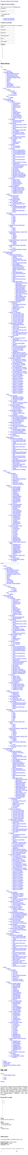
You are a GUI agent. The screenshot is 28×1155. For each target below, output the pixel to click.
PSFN (14, 229)
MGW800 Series (17, 517)
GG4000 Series (16, 521)
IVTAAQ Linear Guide (18, 319)
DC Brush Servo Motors (18, 132)
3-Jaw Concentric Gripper (16, 504)
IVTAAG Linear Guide (18, 320)
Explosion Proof (16, 107)
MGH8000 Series (17, 544)
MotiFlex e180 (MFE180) (19, 176)
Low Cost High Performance (19, 478)
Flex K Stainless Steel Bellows (20, 418)
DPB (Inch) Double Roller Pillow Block (20, 289)
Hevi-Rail (15, 311)
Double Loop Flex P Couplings (20, 402)
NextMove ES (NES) (18, 191)
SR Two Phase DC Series (16, 202)
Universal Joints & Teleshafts (16, 431)
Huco (8, 394)
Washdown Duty (17, 105)
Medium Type (16, 480)
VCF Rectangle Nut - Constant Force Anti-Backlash (20, 373)
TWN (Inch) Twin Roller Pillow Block (21, 294)
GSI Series (15, 536)
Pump (14, 108)
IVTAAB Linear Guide (18, 316)
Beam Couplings (13, 395)
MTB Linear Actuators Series (19, 346)
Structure (9, 78)
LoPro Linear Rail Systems (19, 456)
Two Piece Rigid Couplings (19, 430)
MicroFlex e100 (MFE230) (19, 174)
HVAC (14, 109)
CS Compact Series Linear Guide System (19, 338)
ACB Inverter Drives (17, 167)
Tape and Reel (10, 85)
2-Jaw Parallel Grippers (15, 486)
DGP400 (15, 560)
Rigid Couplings (13, 427)
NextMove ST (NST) (18, 193)
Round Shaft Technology (15, 254)
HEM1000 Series (17, 539)
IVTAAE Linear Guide (18, 317)
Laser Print (12, 91)
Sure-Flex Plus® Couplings (19, 407)
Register (3, 44)
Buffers (14, 140)
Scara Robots (13, 473)
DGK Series (15, 524)
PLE (14, 215)
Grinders (15, 139)
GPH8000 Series (17, 550)
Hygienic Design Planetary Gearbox (18, 249)
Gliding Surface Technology (16, 323)
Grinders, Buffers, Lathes (16, 138)
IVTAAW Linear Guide (18, 315)
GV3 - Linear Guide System (19, 439)
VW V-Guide (16, 309)
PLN (14, 223)
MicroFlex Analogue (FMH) (19, 175)
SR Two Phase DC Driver (19, 203)
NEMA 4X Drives (17, 182)
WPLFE (15, 242)
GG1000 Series (16, 519)
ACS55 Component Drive (19, 150)
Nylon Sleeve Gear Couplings (17, 425)
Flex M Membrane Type (18, 419)
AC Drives (12, 148)
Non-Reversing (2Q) (17, 183)
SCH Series (15, 533)
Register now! (17, 7)
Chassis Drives (16, 179)
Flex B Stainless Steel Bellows (20, 417)
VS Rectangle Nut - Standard (19, 371)
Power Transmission (8, 252)
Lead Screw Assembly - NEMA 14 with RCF (18, 384)
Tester (8, 81)
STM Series (15, 197)
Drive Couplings (13, 401)
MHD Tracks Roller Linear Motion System (19, 462)
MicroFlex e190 (16, 171)
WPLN (14, 238)
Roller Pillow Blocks (17, 281)
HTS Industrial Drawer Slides (20, 460)
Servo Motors (13, 123)
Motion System (7, 99)
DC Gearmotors (16, 147)
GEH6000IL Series (17, 551)
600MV (11, 97)
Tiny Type (15, 476)
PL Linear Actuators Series (19, 347)
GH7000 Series (16, 548)
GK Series (15, 520)
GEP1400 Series (16, 499)
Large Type (15, 481)
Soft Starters (15, 168)
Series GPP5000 (16, 489)
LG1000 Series (16, 528)
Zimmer (8, 485)
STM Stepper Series (14, 195)
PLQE (14, 217)
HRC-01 (15, 554)
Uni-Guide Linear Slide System (20, 332)
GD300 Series (16, 509)
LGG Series (15, 529)
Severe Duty (15, 104)
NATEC (9, 194)
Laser (5, 88)
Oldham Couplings (17, 411)
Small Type (15, 477)
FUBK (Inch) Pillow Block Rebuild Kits (20, 299)
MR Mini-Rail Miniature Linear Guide (18, 325)
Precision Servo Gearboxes (19, 136)
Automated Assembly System (13, 77)
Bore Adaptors (13, 434)
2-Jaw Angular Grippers (15, 515)
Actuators (12, 336)
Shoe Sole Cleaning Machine (13, 87)
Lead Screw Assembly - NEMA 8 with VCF (18, 378)
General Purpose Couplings (16, 410)
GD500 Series (16, 558)
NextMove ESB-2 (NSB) (19, 189)
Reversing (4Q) (16, 185)
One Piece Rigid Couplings (19, 429)
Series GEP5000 (16, 500)
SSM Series (15, 201)
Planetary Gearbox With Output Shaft (18, 214)
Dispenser (9, 83)
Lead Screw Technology (15, 358)
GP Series (15, 492)
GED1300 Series (17, 513)
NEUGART (9, 213)
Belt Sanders (16, 143)
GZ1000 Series (16, 516)
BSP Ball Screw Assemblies (19, 469)
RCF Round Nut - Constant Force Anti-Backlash (19, 365)
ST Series (15, 532)
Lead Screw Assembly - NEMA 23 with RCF (18, 392)
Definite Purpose (16, 112)
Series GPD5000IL (17, 511)
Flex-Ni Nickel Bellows (18, 421)
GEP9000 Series (16, 497)
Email (5, 1079)
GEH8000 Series (17, 552)
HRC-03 (15, 503)
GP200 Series (16, 495)
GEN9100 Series (17, 540)
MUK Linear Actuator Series (19, 355)
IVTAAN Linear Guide (18, 313)
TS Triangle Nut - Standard (19, 359)
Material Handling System (13, 73)
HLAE (14, 250)
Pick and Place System (12, 74)
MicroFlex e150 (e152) (18, 172)
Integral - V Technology (15, 312)
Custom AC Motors (17, 117)
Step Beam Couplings (18, 399)
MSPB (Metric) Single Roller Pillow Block (21, 286)
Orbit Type (15, 474)
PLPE (14, 218)
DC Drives (12, 178)
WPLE (14, 234)
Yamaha (8, 472)
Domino (8, 89)
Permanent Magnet (17, 121)
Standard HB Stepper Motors (19, 206)
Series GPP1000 (16, 488)
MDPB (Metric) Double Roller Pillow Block (21, 291)
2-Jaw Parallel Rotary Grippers (17, 559)
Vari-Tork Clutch (17, 423)
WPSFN (15, 244)
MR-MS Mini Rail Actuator (19, 352)
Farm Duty (15, 111)
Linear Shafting (16, 264)
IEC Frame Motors (17, 115)
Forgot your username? (9, 19)
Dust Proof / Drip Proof (18, 484)
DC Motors (12, 119)
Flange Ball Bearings (17, 272)
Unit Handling (16, 113)
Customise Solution (8, 72)
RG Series (15, 531)
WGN (14, 248)
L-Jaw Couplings (17, 409)
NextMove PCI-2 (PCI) (18, 190)
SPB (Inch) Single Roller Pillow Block (21, 283)
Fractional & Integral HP (18, 120)
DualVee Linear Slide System (19, 452)
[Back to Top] (1, 1151)
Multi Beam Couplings (18, 397)
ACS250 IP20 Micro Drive (19, 152)
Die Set (8, 80)
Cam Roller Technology (15, 301)
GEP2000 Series (16, 501)
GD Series (15, 508)
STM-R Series (16, 198)
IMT (8, 96)
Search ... (3, 563)
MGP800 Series (16, 490)
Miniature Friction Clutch (16, 422)
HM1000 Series (16, 537)
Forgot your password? (9, 18)
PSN (14, 222)
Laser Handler (10, 84)
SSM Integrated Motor (15, 199)
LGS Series (15, 527)
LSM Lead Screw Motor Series (20, 354)
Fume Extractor (13, 95)
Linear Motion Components (16, 438)
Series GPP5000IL (17, 496)
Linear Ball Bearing (17, 258)
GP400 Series (16, 493)
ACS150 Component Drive (19, 151)
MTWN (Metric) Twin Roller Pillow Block (21, 297)
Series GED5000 (17, 512)
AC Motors (12, 101)
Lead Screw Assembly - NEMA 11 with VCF (18, 381)
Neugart (2, 1081)
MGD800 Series (16, 507)
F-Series (14, 93)
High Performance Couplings (16, 415)
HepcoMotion (10, 437)
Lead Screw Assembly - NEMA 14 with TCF (18, 387)
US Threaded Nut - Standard (19, 367)
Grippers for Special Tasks (16, 525)
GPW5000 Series (17, 523)
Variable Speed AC (17, 116)
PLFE (14, 227)
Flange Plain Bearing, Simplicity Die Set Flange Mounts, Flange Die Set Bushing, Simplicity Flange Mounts (19, 268)
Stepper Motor (13, 205)
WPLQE (15, 236)
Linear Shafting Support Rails (20, 262)
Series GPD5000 (17, 505)
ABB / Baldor (10, 100)
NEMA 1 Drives (16, 180)
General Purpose (16, 103)
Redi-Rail (15, 303)
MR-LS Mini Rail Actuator (19, 356)
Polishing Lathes (16, 142)
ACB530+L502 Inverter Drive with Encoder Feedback (20, 165)
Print (5, 1077)
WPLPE (15, 237)
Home (5, 69)
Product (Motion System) (9, 1075)
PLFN (14, 230)
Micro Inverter (16, 170)
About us (9, 70)
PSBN (14, 221)
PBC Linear (9, 253)
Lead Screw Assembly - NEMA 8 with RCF (18, 376)
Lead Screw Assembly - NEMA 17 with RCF (18, 389)
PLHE (14, 219)
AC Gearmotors (16, 146)
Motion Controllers (14, 186)
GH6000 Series (16, 546)
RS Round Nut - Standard (19, 363)
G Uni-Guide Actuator (18, 348)
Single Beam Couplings (18, 398)
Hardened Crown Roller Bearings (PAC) (18, 307)
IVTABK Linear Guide (18, 321)
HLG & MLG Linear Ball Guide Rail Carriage (19, 464)
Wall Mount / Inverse (17, 482)
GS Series (15, 535)
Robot (5, 470)
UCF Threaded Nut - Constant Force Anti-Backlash (20, 369)
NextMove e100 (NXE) (18, 187)
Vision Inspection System (13, 76)
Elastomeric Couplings (15, 405)
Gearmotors (12, 144)
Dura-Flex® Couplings (18, 406)
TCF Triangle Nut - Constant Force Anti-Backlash (19, 361)
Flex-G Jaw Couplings (18, 403)
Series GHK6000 (17, 547)
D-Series (15, 92)
